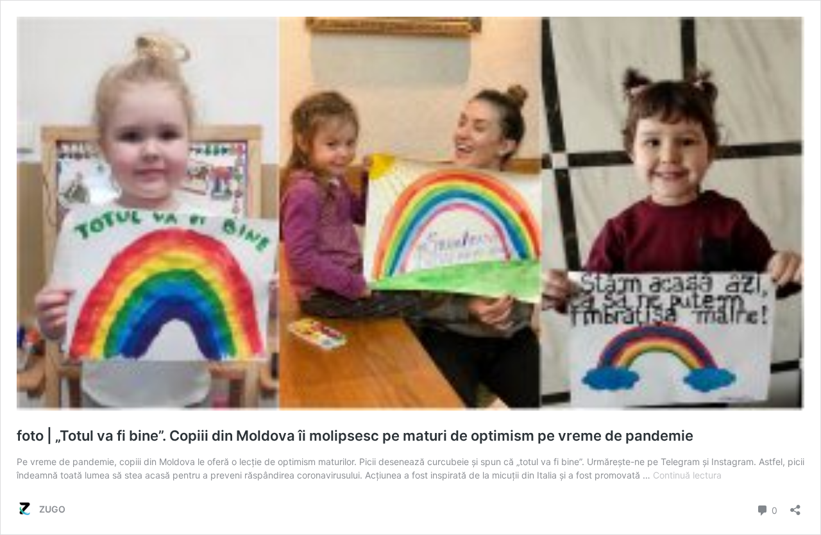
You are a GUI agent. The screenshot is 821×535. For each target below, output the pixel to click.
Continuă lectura (687, 475)
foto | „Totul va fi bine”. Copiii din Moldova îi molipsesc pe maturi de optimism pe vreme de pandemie (355, 435)
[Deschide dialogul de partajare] (795, 506)
